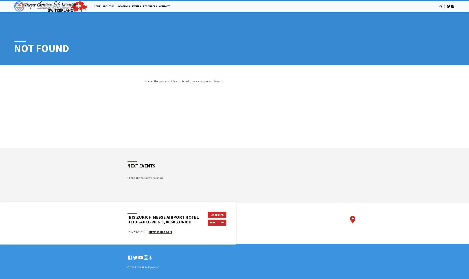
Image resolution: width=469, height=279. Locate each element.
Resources (150, 6)
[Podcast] (150, 257)
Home (97, 6)
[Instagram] (146, 257)
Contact (164, 6)
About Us (109, 6)
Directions (217, 222)
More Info (217, 215)
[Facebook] (453, 6)
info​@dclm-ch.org (160, 231)
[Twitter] (449, 6)
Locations (123, 6)
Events (136, 6)
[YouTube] (140, 257)
